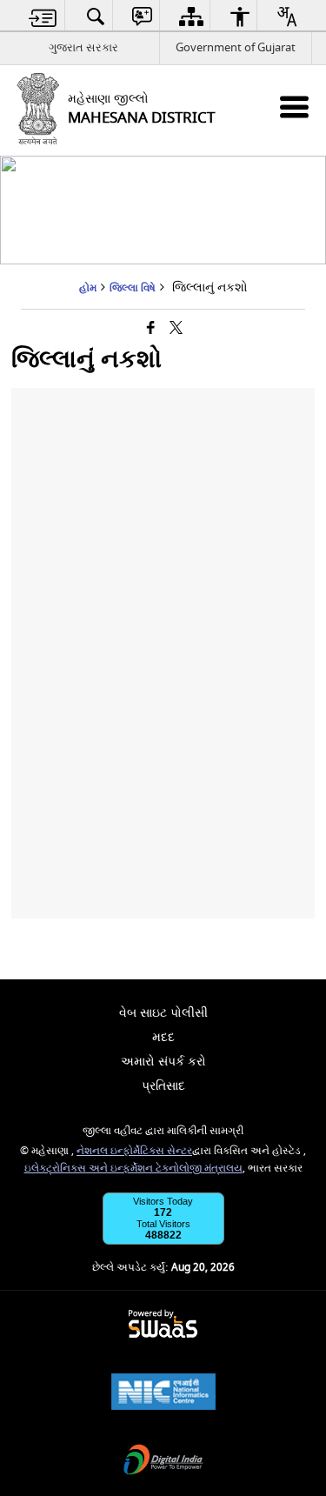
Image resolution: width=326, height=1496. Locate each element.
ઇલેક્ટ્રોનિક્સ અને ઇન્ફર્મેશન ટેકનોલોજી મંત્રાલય (133, 1168)
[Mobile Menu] (294, 106)
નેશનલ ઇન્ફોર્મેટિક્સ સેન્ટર (134, 1151)
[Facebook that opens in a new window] (151, 329)
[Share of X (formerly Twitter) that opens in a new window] (176, 329)
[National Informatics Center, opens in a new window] (163, 1393)
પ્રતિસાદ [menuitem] (163, 1086)
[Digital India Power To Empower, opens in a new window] (163, 1461)
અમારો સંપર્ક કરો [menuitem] (163, 1061)
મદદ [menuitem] (163, 1037)
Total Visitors (163, 1224)
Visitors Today (163, 1201)
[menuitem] (43, 16)
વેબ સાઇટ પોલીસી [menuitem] (163, 1013)
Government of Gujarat (236, 47)
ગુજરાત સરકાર (83, 47)
